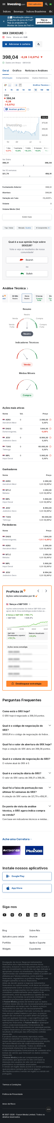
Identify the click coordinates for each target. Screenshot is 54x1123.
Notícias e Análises (36, 70)
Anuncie (33, 936)
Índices (7, 11)
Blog (4, 930)
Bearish (29, 260)
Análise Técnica (14, 288)
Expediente (35, 948)
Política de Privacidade (12, 1094)
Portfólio (6, 942)
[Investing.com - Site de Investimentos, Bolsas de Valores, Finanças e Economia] (16, 4)
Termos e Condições (11, 1084)
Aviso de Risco (8, 1104)
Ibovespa (18, 11)
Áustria (28, 228)
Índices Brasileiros (36, 11)
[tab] (15, 298)
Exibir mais (27, 217)
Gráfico (16, 70)
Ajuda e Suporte (37, 942)
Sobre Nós (34, 930)
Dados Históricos (40, 78)
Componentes (22, 78)
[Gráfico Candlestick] (5, 85)
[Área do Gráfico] (9, 85)
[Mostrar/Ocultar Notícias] (20, 85)
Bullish (29, 273)
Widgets (6, 948)
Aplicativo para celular (13, 936)
